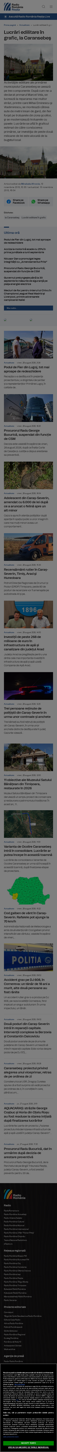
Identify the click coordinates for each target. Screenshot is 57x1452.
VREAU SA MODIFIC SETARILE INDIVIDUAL (28, 1447)
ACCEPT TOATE (28, 1443)
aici (17, 1399)
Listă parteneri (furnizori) (10, 1437)
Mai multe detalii (20, 1384)
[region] (28, 1408)
